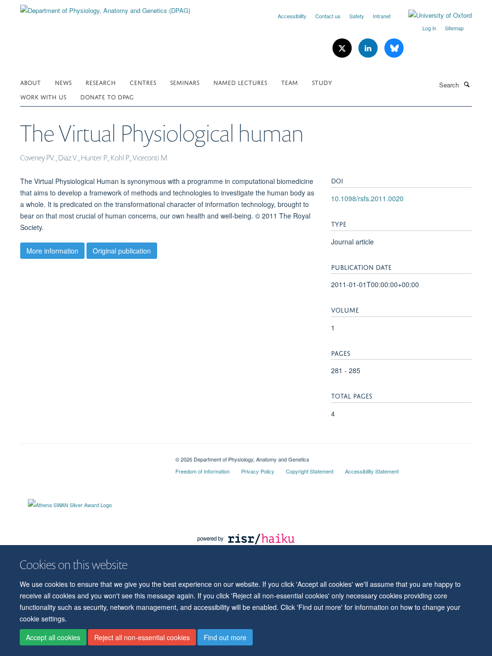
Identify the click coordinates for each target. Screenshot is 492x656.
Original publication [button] (122, 250)
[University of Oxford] (433, 15)
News (63, 81)
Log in (429, 28)
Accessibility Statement (372, 471)
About (30, 81)
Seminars (184, 81)
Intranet (382, 16)
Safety (356, 16)
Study (322, 81)
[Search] (466, 84)
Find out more (225, 637)
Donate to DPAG (107, 96)
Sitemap (454, 28)
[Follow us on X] (343, 48)
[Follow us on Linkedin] (369, 48)
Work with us (43, 96)
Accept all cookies (53, 637)
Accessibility (292, 16)
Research (101, 81)
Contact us (328, 16)
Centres (143, 81)
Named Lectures (240, 81)
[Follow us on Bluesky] (394, 48)
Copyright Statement (309, 471)
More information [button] (52, 250)
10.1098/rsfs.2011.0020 (367, 198)
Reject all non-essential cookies (142, 637)
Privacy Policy (257, 471)
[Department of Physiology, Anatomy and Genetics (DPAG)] (105, 7)
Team (289, 81)
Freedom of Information (202, 471)
